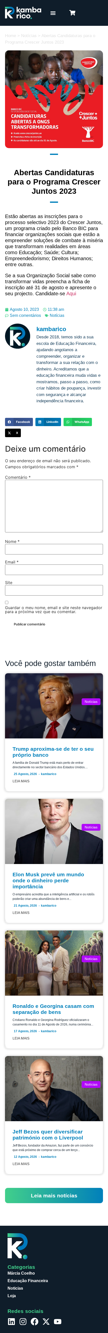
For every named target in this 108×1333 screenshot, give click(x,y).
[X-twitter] (46, 1321)
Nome (12, 541)
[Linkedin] (11, 1321)
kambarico (48, 774)
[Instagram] (23, 1321)
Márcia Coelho (21, 1273)
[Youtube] (58, 1321)
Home (10, 35)
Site (8, 583)
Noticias (15, 1288)
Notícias (29, 35)
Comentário (18, 477)
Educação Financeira (28, 1281)
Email (12, 562)
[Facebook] (34, 1321)
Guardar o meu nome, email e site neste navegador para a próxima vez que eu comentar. (53, 610)
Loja (12, 1296)
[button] (53, 13)
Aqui (71, 293)
